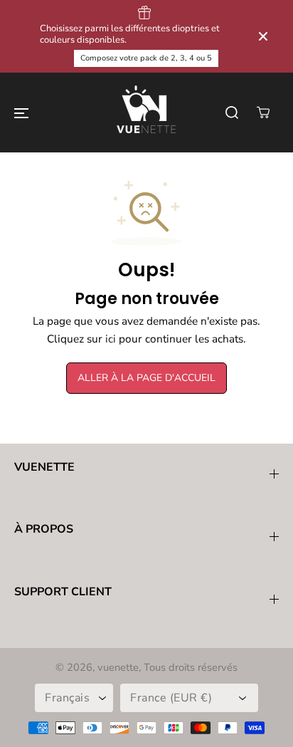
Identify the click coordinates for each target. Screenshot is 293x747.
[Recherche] (231, 112)
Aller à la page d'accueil (146, 378)
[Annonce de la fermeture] (263, 36)
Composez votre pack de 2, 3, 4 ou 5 (146, 58)
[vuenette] (146, 112)
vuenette (118, 667)
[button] (21, 112)
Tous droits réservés (191, 667)
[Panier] (263, 112)
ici (110, 338)
